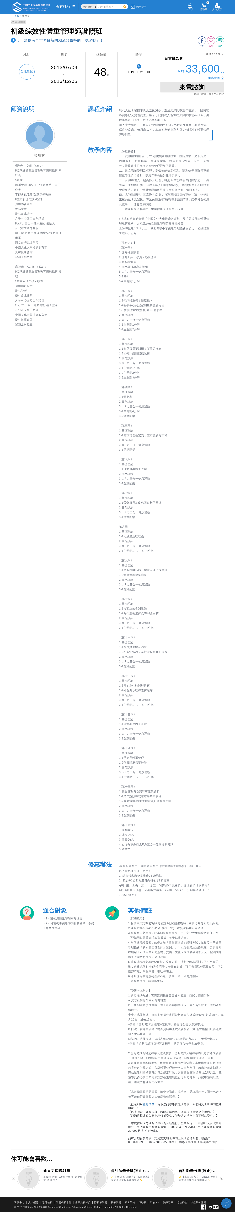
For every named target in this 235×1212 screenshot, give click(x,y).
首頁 (16, 15)
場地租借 (182, 1202)
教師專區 (168, 1202)
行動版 (142, 1202)
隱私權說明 (100, 1202)
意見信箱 (148, 1104)
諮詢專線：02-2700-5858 (210, 94)
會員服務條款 (83, 1202)
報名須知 (130, 1202)
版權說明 (116, 1202)
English (154, 1202)
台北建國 (26, 71)
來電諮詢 (192, 87)
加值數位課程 (198, 1202)
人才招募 (33, 1202)
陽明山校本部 (64, 1202)
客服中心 (19, 1202)
